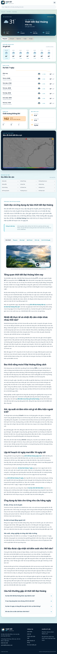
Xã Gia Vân (10, 181)
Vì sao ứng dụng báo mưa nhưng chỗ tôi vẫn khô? (19, 601)
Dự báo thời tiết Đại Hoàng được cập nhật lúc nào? (20, 596)
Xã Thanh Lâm (47, 190)
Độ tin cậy (37, 240)
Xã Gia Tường (10, 187)
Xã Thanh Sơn (28, 187)
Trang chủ (3, 11)
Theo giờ (12, 38)
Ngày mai (19, 38)
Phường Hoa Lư (28, 190)
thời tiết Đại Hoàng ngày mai (32, 456)
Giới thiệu (29, 631)
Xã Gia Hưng (47, 184)
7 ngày (24, 38)
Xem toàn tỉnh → (53, 177)
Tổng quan (5, 38)
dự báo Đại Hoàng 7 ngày (25, 468)
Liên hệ (29, 634)
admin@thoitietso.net (6, 645)
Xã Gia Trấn (28, 184)
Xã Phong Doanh (10, 190)
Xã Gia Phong (28, 181)
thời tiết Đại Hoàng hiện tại (37, 304)
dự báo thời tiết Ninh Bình (36, 488)
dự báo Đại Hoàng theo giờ (12, 307)
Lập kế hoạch (30, 240)
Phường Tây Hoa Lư (47, 181)
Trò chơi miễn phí (31, 645)
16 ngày (30, 38)
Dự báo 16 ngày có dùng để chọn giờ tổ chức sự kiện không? (23, 606)
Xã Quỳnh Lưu (47, 187)
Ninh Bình (9, 11)
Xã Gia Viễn (10, 184)
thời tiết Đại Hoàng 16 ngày (15, 478)
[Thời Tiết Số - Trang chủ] (26, 2)
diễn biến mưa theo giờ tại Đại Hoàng (28, 399)
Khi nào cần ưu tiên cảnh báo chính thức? (17, 611)
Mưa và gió (22, 240)
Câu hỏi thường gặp (45, 240)
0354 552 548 (4, 643)
